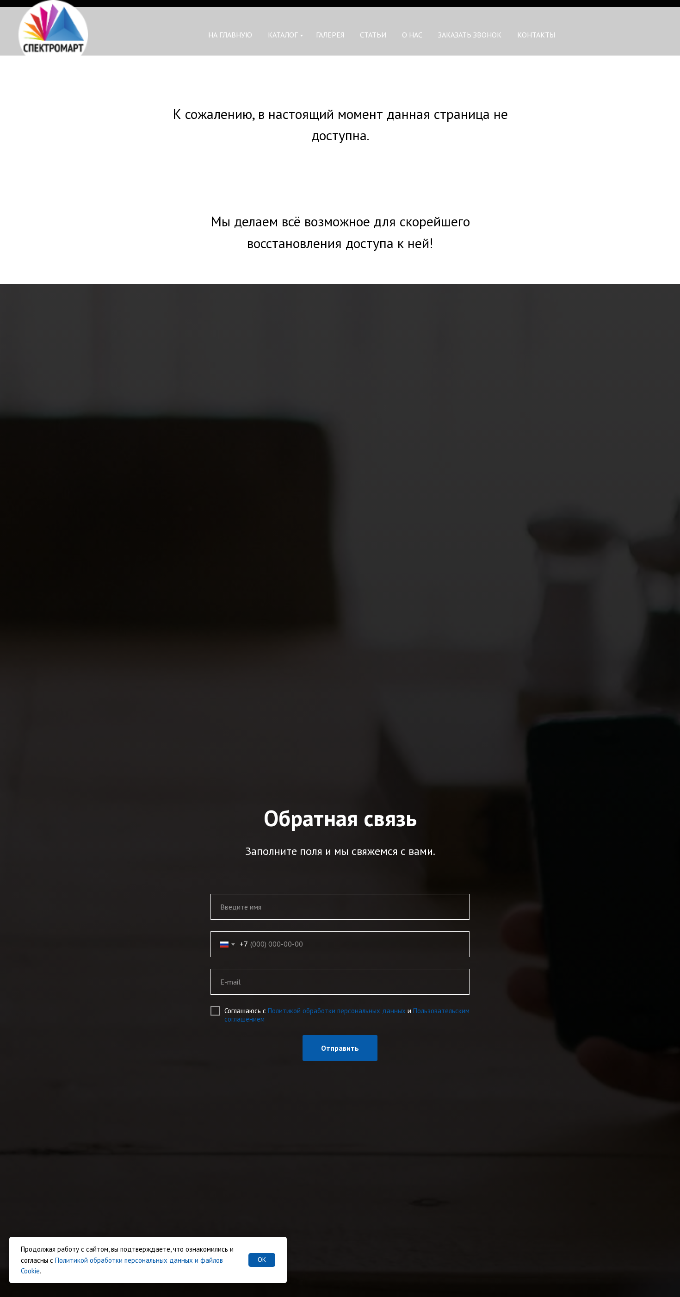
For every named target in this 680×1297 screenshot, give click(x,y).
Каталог (282, 34)
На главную (230, 34)
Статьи (373, 34)
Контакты (536, 34)
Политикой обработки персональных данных (337, 1010)
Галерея (330, 34)
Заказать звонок (469, 34)
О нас (412, 34)
